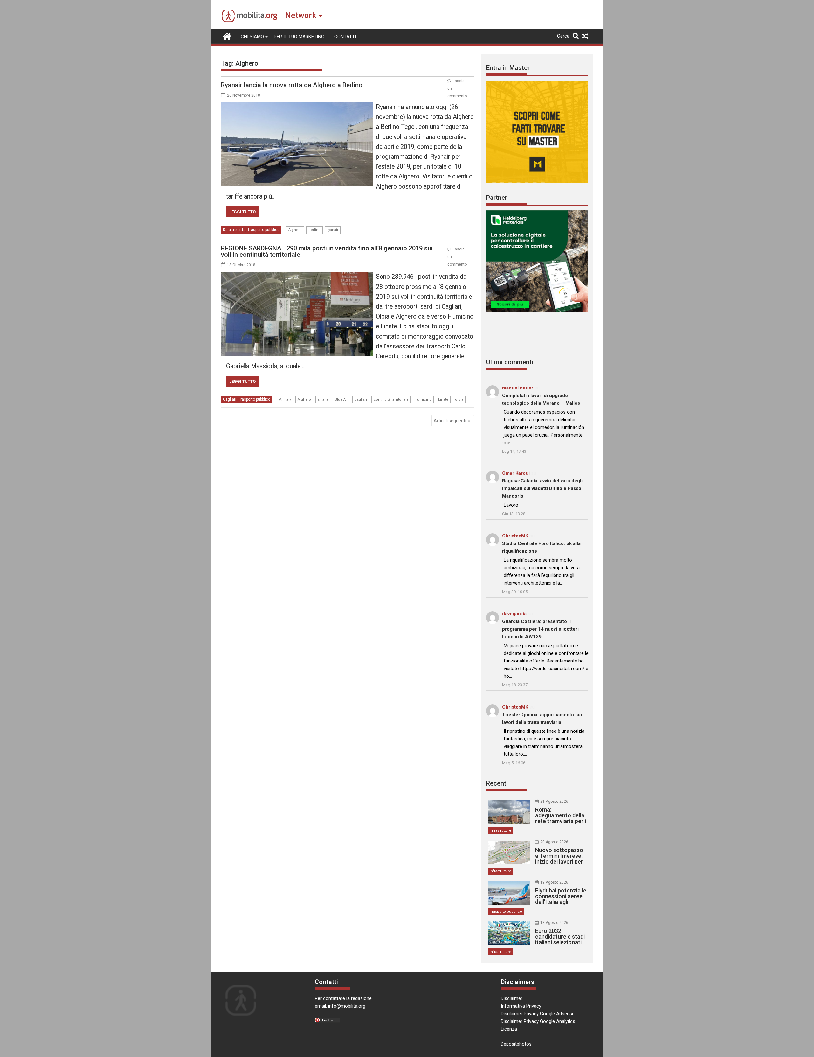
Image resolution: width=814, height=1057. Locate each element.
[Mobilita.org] (227, 35)
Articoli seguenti (450, 420)
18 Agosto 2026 (554, 922)
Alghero (295, 230)
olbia (459, 399)
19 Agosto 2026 (554, 882)
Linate (443, 399)
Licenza (509, 1029)
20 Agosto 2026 (554, 842)
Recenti (497, 783)
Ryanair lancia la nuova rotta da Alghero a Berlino (291, 85)
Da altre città (234, 230)
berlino (314, 230)
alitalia (323, 399)
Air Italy (285, 399)
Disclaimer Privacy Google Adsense (538, 1014)
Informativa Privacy (521, 1006)
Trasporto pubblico (263, 230)
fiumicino (423, 399)
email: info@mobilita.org (340, 1006)
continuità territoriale (391, 399)
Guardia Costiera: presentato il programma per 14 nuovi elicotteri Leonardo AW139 (540, 629)
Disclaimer (511, 998)
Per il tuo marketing (299, 36)
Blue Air (341, 399)
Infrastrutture (500, 831)
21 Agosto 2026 (554, 801)
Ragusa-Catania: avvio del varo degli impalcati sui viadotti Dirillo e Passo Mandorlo (542, 488)
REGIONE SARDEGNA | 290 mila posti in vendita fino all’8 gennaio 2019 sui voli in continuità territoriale (327, 251)
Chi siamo (252, 36)
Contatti (345, 36)
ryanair (332, 230)
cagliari (361, 399)
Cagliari (229, 399)
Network (300, 15)
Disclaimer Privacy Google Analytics (538, 1021)
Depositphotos (516, 1044)
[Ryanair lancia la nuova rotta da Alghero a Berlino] (297, 106)
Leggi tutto (242, 211)
